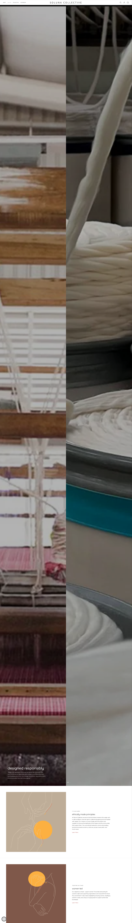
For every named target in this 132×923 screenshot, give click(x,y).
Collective (16, 2)
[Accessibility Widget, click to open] (4, 919)
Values (9, 2)
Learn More (75, 832)
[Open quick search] (120, 2)
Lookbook (23, 2)
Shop (4, 2)
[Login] (124, 2)
